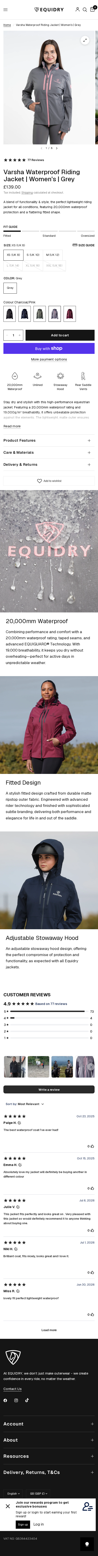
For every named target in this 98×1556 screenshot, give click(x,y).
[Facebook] (8, 1400)
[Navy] (24, 314)
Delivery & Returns (20, 464)
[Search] (85, 9)
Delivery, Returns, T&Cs (31, 1472)
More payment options (49, 359)
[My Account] (77, 9)
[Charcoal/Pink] (55, 314)
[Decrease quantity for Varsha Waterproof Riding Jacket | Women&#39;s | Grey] (7, 335)
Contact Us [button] (12, 1389)
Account (13, 1424)
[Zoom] (85, 40)
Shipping (27, 192)
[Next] (57, 148)
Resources (16, 1456)
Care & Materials (18, 452)
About (10, 1440)
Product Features (19, 440)
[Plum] (70, 314)
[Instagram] (19, 1400)
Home (7, 25)
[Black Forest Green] (40, 314)
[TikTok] (30, 1400)
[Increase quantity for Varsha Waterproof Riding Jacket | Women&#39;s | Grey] (19, 335)
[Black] (9, 314)
